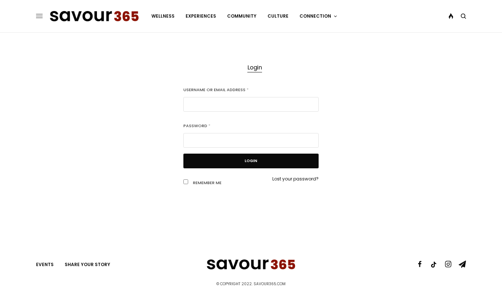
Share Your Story (87, 264)
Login (254, 67)
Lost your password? (295, 179)
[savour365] (94, 16)
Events (45, 264)
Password (197, 126)
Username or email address (216, 90)
